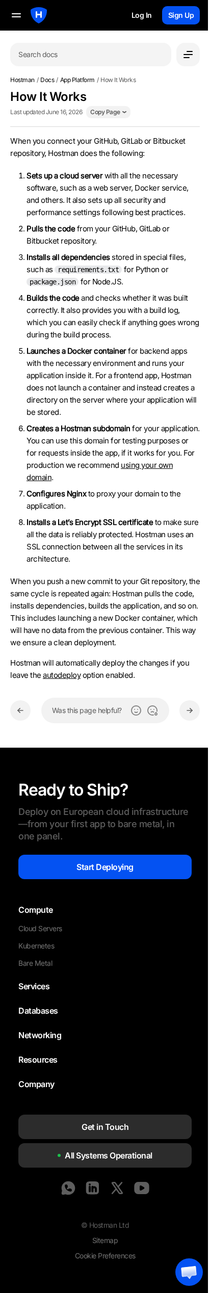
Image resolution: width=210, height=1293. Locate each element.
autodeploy (62, 675)
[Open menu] (188, 54)
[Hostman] (39, 15)
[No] (152, 710)
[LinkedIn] (93, 1188)
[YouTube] (142, 1188)
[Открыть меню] (16, 15)
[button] (189, 1272)
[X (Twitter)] (117, 1188)
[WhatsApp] (68, 1188)
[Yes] (136, 710)
